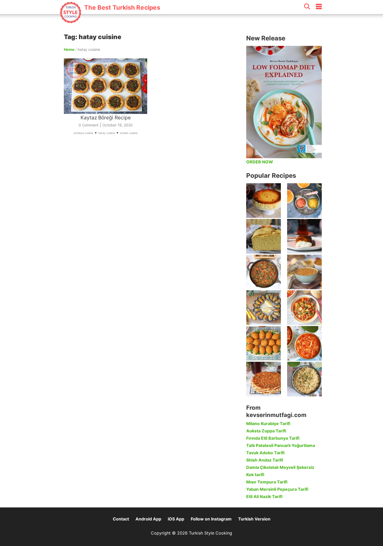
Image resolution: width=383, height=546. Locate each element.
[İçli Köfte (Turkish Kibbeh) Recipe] (263, 343)
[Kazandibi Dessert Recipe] (304, 236)
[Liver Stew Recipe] (263, 272)
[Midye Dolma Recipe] (263, 307)
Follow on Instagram (211, 519)
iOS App (176, 519)
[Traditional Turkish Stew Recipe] (304, 307)
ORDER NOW (259, 161)
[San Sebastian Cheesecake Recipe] (263, 200)
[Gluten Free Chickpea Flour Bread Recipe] (263, 236)
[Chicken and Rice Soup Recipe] (304, 343)
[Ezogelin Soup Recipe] (304, 272)
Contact (121, 519)
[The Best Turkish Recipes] (109, 20)
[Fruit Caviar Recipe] (304, 200)
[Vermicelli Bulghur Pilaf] (304, 379)
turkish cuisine (129, 132)
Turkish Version (254, 519)
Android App (148, 519)
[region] (152, 199)
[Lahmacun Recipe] (263, 379)
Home (69, 49)
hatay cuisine (106, 132)
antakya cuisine (83, 132)
